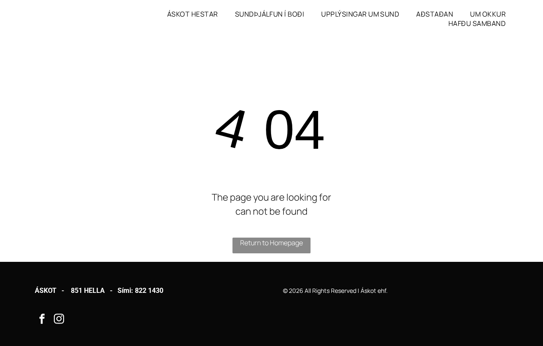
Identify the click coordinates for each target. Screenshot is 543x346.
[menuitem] (193, 14)
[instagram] (59, 320)
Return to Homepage (271, 242)
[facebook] (42, 320)
